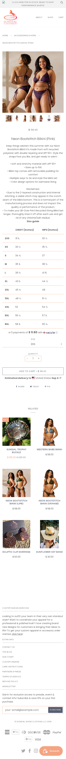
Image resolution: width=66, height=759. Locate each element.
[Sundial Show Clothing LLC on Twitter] (23, 752)
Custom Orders (10, 662)
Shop (50, 17)
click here (17, 634)
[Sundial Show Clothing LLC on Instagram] (36, 752)
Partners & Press (11, 672)
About (39, 17)
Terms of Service (11, 677)
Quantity (33, 354)
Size (33, 339)
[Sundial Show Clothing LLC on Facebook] (30, 752)
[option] (33, 82)
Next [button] (58, 82)
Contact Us (8, 647)
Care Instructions (12, 667)
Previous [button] (7, 82)
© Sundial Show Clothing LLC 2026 (33, 722)
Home (5, 35)
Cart (61, 17)
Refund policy (10, 681)
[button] (33, 332)
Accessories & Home (25, 35)
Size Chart (8, 657)
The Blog (7, 652)
